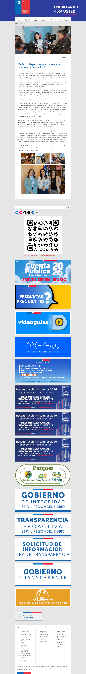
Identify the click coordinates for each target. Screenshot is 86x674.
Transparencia (52, 19)
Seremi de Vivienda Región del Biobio (61, 637)
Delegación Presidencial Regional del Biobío (62, 641)
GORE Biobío (60, 644)
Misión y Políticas (59, 19)
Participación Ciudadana (44, 19)
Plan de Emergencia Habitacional (25, 640)
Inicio (16, 23)
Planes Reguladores (25, 653)
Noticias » (22, 23)
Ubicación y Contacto (66, 19)
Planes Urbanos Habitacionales (24, 650)
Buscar (17, 205)
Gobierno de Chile (61, 631)
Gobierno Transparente (60, 647)
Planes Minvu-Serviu (35, 19)
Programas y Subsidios (27, 19)
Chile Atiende (43, 639)
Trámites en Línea (19, 19)
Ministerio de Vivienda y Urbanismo (62, 633)
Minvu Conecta (43, 641)
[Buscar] (69, 207)
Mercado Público (44, 634)
